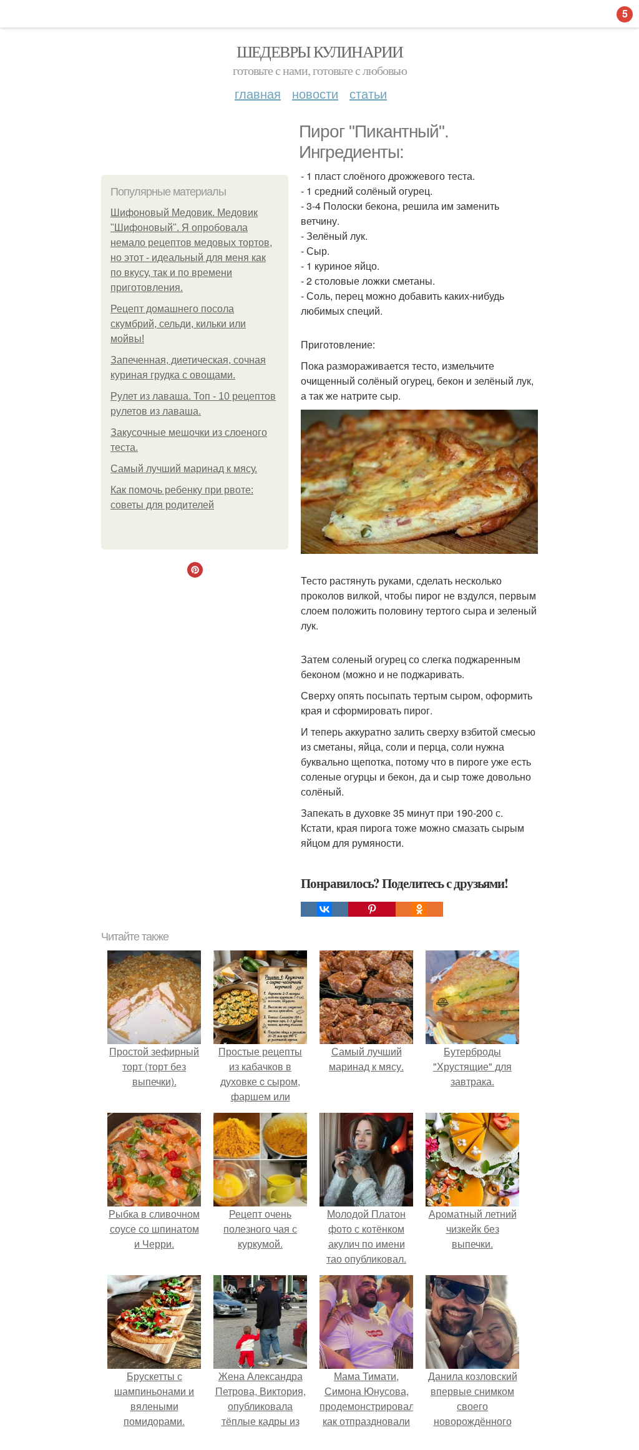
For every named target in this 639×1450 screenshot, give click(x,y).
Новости (315, 93)
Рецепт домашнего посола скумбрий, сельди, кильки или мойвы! (178, 323)
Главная (258, 93)
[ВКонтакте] (324, 909)
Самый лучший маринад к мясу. (183, 468)
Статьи (368, 93)
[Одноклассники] (419, 909)
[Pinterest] (372, 909)
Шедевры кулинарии (320, 51)
